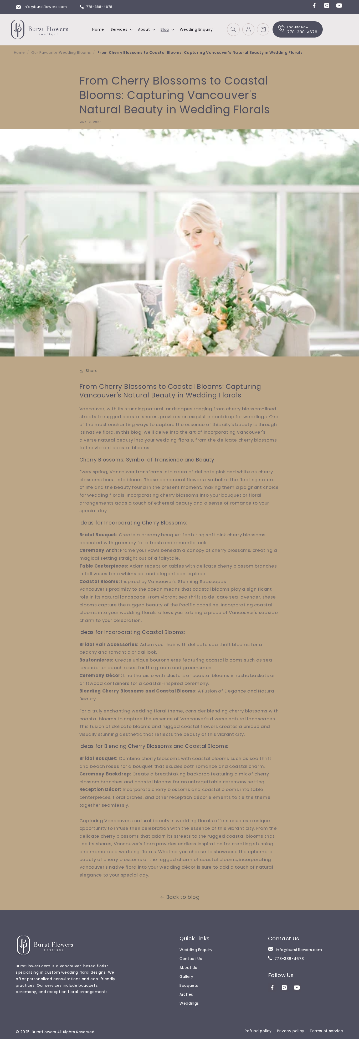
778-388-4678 (99, 6)
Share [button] (92, 370)
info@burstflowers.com (45, 6)
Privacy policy (290, 1030)
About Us (188, 967)
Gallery (186, 976)
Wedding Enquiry (196, 949)
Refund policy (258, 1030)
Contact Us (191, 958)
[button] (121, 29)
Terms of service (326, 1030)
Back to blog (183, 897)
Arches (186, 994)
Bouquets (189, 985)
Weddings (189, 1003)
